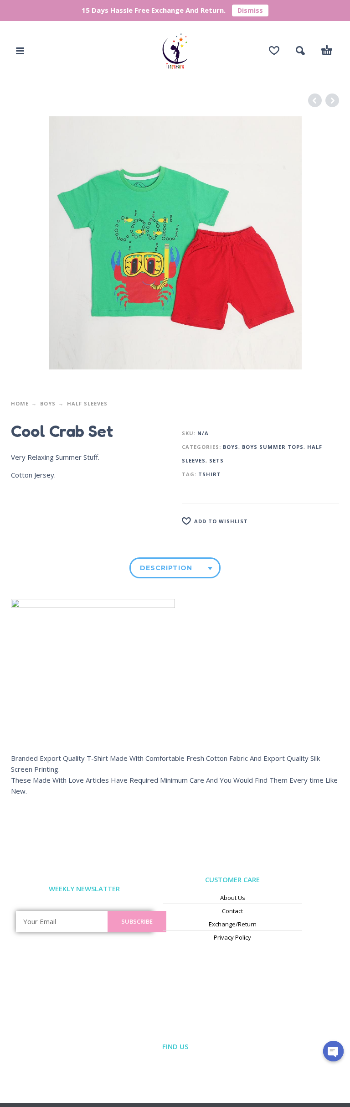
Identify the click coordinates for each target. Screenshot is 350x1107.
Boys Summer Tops (273, 446)
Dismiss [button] (250, 10)
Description (166, 568)
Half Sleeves (87, 403)
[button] (20, 50)
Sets (216, 460)
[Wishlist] (274, 50)
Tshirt (209, 474)
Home (20, 403)
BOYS (48, 403)
